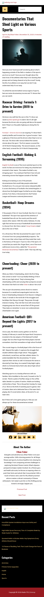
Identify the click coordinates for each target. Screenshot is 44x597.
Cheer (26, 284)
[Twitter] (15, 437)
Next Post (22, 495)
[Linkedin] (20, 437)
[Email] (29, 437)
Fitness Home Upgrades (10, 567)
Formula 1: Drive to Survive (11, 133)
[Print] (24, 437)
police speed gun (14, 120)
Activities (5, 563)
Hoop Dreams (31, 226)
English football (7, 165)
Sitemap (32, 592)
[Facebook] (11, 437)
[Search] (41, 9)
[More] (33, 437)
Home (4, 574)
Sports (4, 34)
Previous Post (22, 489)
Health (4, 571)
